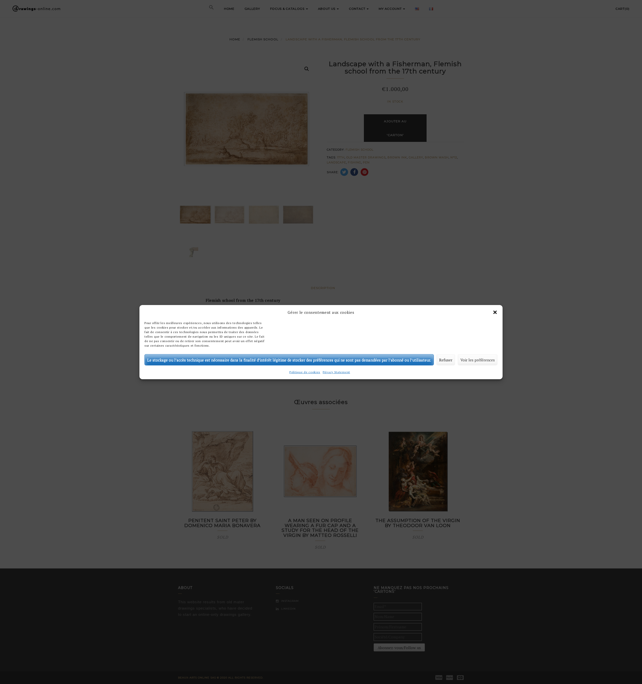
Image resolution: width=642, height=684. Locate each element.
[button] (495, 312)
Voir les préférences (477, 359)
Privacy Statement (336, 372)
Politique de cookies (304, 372)
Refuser (445, 359)
